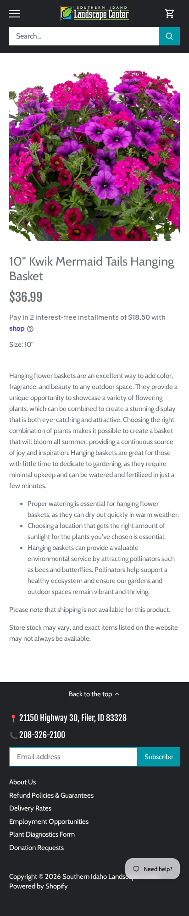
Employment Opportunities (49, 821)
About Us (22, 782)
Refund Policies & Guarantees (51, 795)
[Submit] (169, 36)
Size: (16, 344)
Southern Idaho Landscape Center (111, 876)
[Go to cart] (169, 13)
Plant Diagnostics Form (42, 834)
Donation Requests (36, 848)
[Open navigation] (14, 13)
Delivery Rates (30, 808)
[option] (94, 156)
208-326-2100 (42, 735)
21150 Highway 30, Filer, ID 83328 (73, 718)
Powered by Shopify (38, 886)
